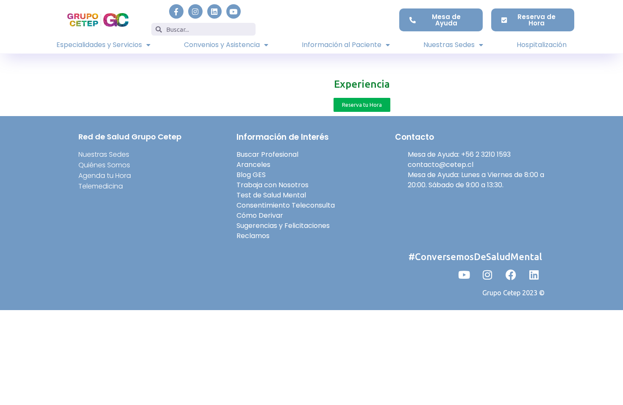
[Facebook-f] (176, 11)
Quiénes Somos (104, 165)
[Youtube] (233, 11)
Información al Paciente (341, 45)
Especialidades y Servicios (99, 45)
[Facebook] (510, 274)
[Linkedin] (214, 11)
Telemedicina (100, 186)
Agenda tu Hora (104, 175)
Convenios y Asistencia (222, 45)
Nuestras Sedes (449, 45)
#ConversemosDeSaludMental (475, 256)
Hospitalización (542, 45)
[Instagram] (195, 11)
